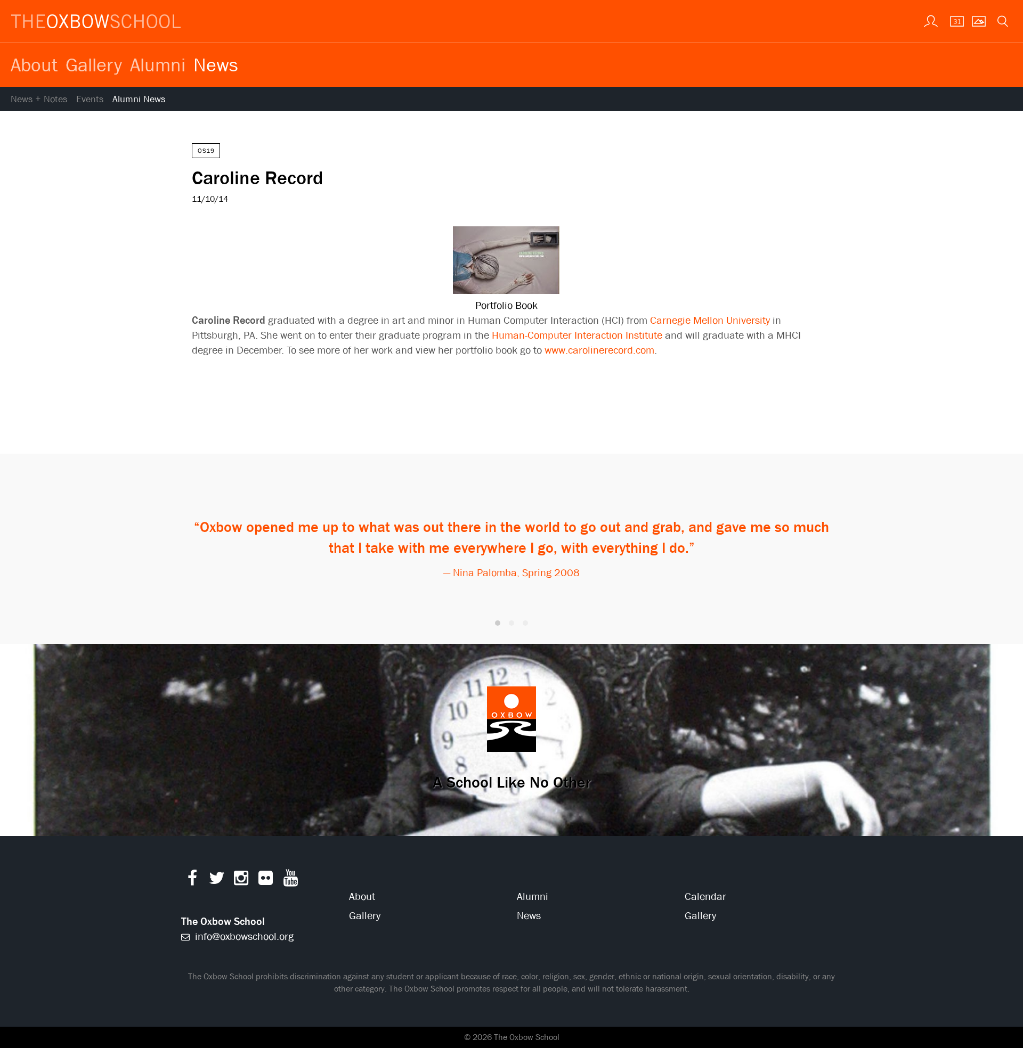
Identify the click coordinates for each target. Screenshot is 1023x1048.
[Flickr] (266, 880)
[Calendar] (953, 20)
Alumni (157, 64)
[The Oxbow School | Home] (96, 21)
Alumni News (138, 99)
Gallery (94, 64)
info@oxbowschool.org (243, 936)
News (215, 64)
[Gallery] (977, 20)
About (34, 64)
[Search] (1001, 20)
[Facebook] (192, 880)
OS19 (206, 150)
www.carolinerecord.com (599, 350)
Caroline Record (257, 177)
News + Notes (39, 99)
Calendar (705, 896)
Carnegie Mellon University (710, 320)
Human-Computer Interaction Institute (577, 335)
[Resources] (929, 20)
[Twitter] (217, 880)
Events (89, 99)
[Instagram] (241, 880)
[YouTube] (291, 880)
